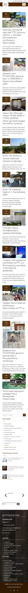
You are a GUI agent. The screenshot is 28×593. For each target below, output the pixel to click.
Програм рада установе (10, 449)
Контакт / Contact (8, 554)
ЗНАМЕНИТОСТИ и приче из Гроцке (12, 441)
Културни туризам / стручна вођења (13, 428)
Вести (5, 549)
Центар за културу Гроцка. (16, 584)
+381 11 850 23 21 (19, 1)
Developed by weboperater (14, 587)
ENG (26, 1)
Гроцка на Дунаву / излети (11, 550)
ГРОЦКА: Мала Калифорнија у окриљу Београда (12, 230)
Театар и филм (7, 438)
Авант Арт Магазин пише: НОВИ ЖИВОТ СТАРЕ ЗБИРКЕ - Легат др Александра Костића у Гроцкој (14, 118)
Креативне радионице (9, 432)
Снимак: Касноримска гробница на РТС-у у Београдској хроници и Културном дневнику (14, 265)
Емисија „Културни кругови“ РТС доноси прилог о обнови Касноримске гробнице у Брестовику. (14, 36)
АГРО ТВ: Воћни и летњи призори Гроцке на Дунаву (12, 158)
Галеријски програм (9, 426)
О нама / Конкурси (9, 544)
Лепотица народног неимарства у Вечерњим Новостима (13, 395)
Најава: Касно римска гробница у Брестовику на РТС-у (14, 305)
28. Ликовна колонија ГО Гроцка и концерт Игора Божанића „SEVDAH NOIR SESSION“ (16, 468)
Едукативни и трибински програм (12, 436)
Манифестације (8, 434)
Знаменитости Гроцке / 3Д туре (12, 545)
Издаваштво (7, 443)
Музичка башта (8, 430)
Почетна (6, 542)
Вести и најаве (7, 424)
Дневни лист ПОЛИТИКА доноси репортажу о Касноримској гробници (13, 355)
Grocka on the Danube (9, 552)
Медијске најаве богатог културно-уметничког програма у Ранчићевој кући (16, 476)
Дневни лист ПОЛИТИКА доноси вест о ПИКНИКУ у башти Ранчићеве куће (13, 78)
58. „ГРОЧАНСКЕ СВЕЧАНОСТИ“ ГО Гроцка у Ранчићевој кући (15, 458)
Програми (6, 547)
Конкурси (6, 445)
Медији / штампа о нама (10, 447)
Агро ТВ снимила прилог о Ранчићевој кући (14, 192)
